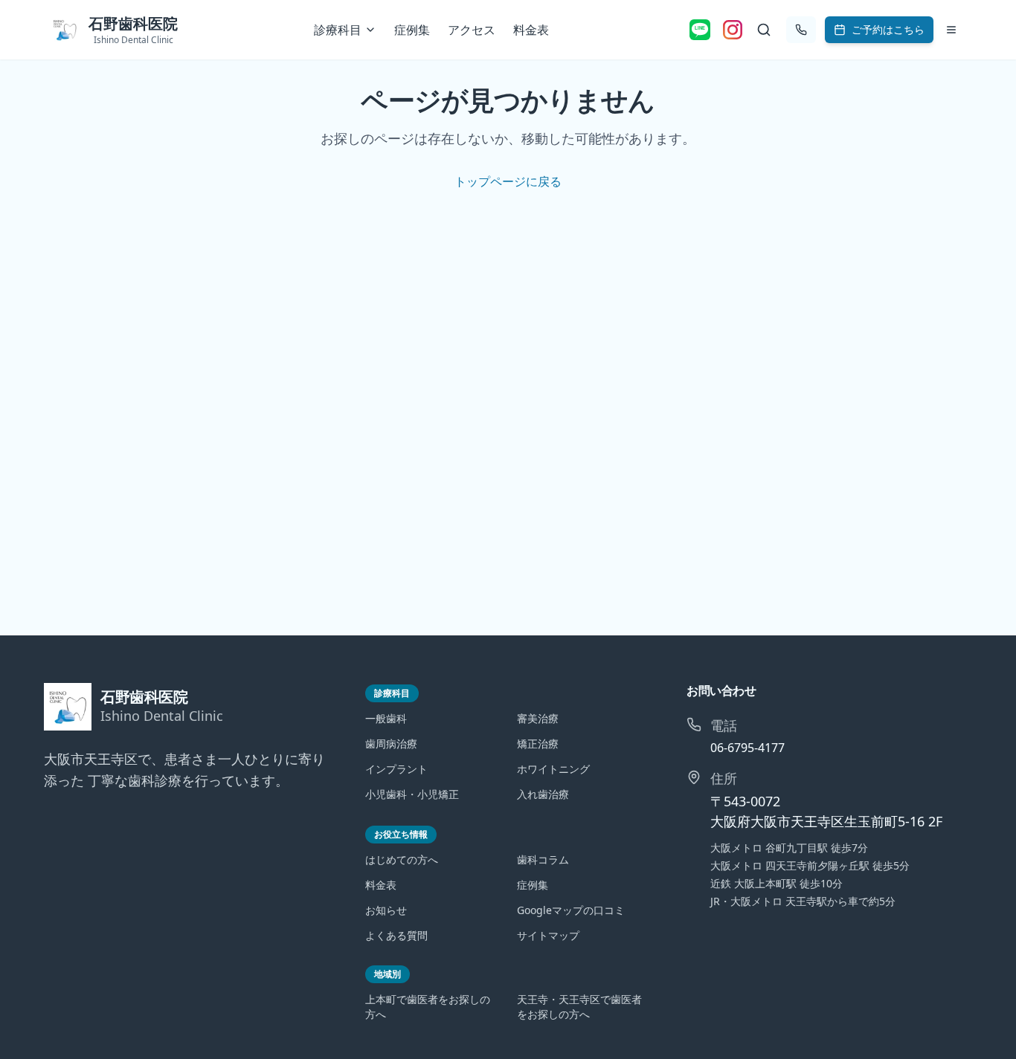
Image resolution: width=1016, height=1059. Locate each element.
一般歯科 (386, 718)
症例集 (412, 30)
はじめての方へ (401, 859)
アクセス (471, 30)
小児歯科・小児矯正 (412, 794)
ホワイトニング (553, 769)
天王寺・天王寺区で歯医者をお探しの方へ (579, 1006)
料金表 (531, 30)
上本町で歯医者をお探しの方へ (427, 1006)
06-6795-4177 (747, 747)
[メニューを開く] (951, 30)
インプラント (396, 769)
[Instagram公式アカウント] (732, 30)
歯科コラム (543, 859)
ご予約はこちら (888, 29)
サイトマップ (548, 935)
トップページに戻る (508, 181)
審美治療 (538, 718)
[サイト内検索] (763, 29)
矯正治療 (538, 743)
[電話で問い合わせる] (801, 29)
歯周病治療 (391, 743)
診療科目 (337, 30)
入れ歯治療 (543, 794)
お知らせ (386, 910)
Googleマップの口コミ (571, 910)
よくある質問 (396, 935)
